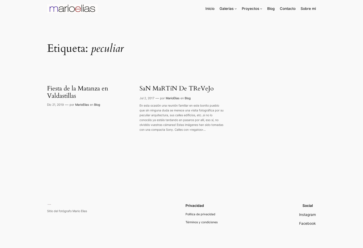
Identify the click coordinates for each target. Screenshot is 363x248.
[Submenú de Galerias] (236, 9)
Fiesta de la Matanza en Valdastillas (77, 92)
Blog (97, 104)
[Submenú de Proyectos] (261, 9)
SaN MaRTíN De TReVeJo (176, 89)
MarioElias (82, 104)
